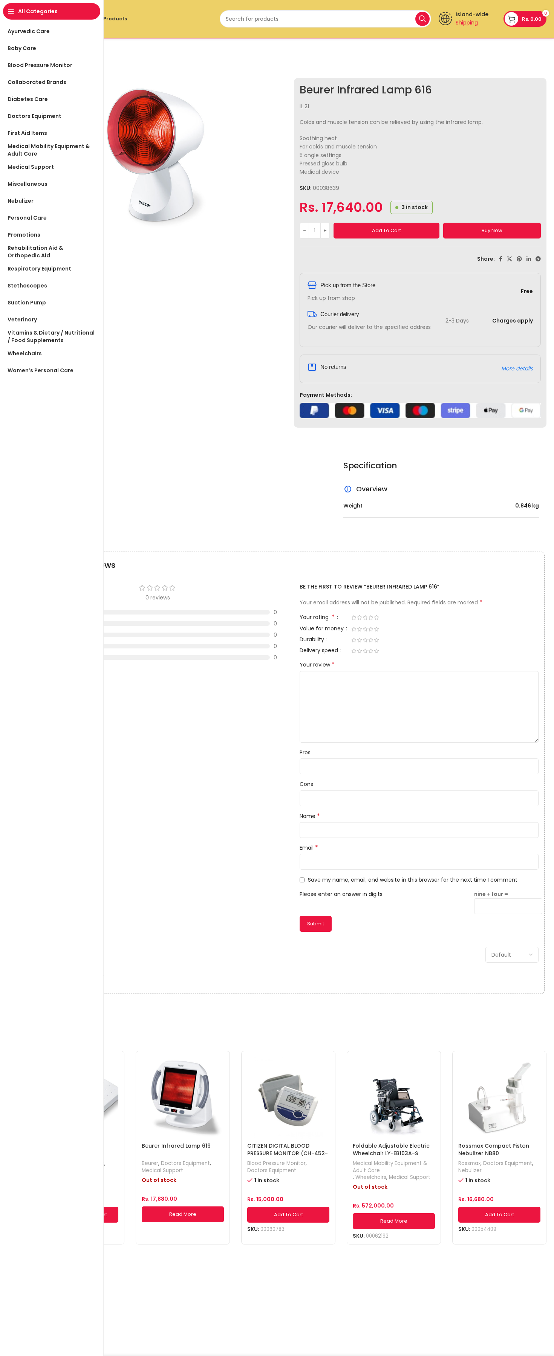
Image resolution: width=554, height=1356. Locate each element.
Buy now (492, 230)
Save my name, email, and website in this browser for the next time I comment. (413, 880)
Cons (306, 784)
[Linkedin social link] (528, 259)
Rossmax (469, 1163)
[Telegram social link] (538, 259)
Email (309, 848)
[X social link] (509, 259)
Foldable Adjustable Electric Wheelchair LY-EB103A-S (391, 1149)
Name (310, 816)
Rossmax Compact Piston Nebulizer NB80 (493, 1149)
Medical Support (162, 1170)
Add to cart (386, 230)
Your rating (317, 617)
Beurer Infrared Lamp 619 (176, 1146)
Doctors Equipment (185, 1163)
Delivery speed (320, 651)
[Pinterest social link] (519, 259)
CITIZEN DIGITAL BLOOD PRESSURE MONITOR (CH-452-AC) (287, 1153)
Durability (313, 640)
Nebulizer (470, 1170)
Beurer (150, 1163)
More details (517, 368)
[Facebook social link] (501, 259)
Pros (305, 752)
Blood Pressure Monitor (276, 1163)
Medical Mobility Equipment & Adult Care (390, 1167)
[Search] (422, 19)
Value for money (322, 629)
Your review (317, 664)
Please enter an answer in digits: (342, 894)
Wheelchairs (370, 1177)
